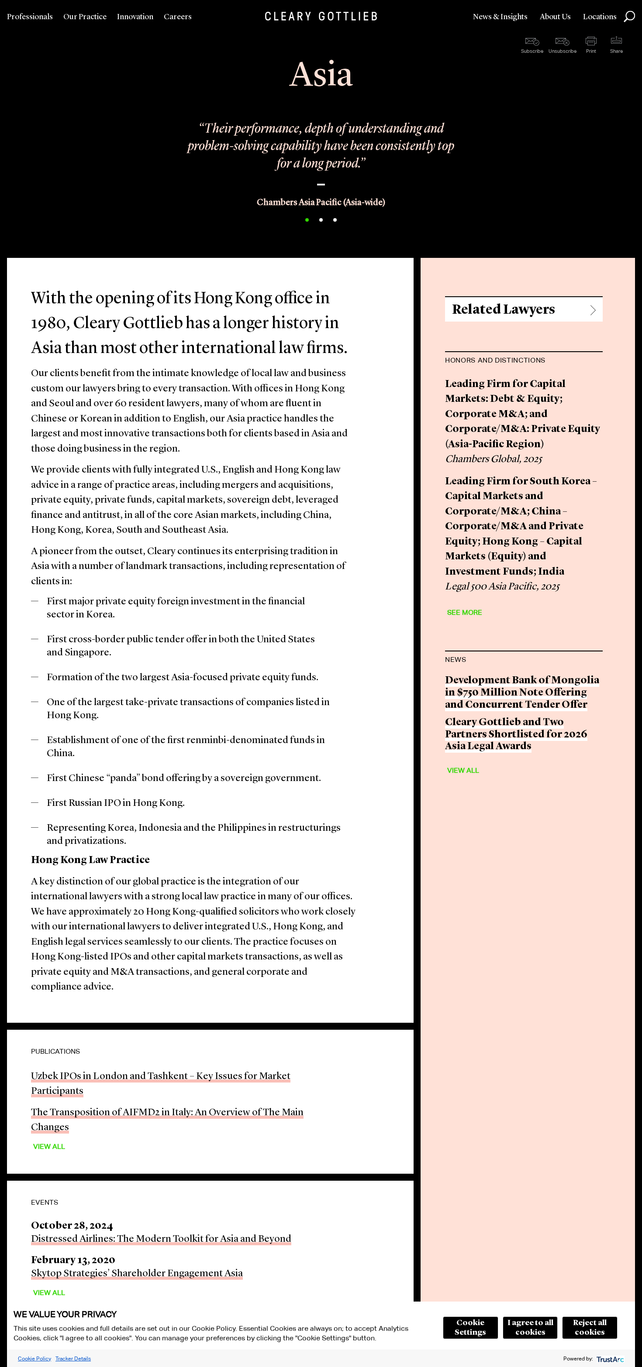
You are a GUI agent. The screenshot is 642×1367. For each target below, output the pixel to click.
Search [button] (629, 16)
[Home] (321, 16)
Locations (600, 17)
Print (591, 51)
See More (464, 612)
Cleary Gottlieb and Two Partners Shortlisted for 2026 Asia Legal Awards (516, 735)
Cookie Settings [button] (470, 1327)
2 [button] (321, 220)
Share (616, 51)
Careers (178, 17)
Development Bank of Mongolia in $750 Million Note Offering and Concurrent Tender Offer (522, 693)
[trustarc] (609, 1358)
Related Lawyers (503, 310)
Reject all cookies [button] (590, 1327)
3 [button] (335, 220)
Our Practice (85, 17)
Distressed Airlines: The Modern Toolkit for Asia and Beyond (161, 1239)
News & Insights (500, 17)
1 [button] (307, 220)
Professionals (30, 17)
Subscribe (532, 51)
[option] (321, 149)
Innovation (135, 17)
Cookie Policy (34, 1358)
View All (49, 1146)
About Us (555, 17)
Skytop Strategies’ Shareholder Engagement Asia (137, 1274)
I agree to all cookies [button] (530, 1327)
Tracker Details (73, 1358)
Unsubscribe (562, 51)
